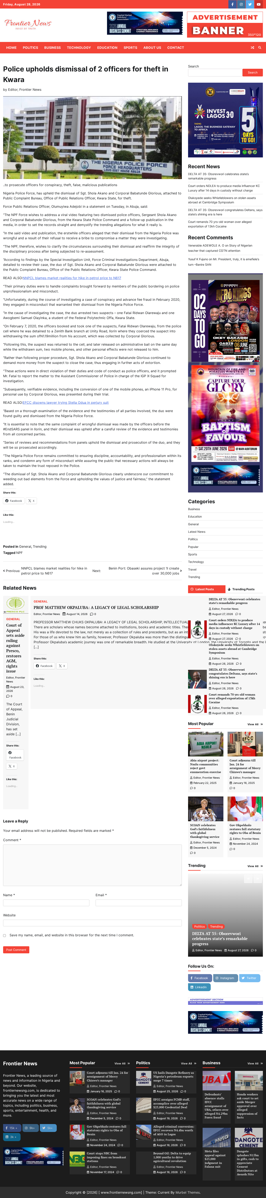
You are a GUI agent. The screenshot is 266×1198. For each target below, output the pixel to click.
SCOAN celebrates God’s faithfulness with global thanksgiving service (204, 831)
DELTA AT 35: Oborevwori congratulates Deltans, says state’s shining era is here (233, 673)
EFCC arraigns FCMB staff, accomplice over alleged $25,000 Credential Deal (171, 1103)
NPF (19, 553)
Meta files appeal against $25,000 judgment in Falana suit (215, 1159)
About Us (152, 47)
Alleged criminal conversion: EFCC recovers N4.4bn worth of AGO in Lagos (173, 1130)
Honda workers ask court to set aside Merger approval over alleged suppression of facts (248, 1105)
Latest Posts (205, 589)
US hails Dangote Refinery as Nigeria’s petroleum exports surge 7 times (173, 1076)
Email (101, 895)
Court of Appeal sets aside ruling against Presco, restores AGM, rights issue (15, 648)
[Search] (260, 47)
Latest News (196, 531)
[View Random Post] (252, 47)
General (25, 546)
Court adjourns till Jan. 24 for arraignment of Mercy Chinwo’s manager (245, 766)
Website (9, 915)
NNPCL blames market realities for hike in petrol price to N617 (72, 278)
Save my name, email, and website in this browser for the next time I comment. (72, 935)
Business (52, 47)
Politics (30, 47)
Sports (130, 47)
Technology (79, 47)
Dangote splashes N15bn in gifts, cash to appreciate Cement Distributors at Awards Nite (248, 1162)
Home (11, 47)
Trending (40, 546)
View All (253, 724)
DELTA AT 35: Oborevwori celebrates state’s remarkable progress (234, 601)
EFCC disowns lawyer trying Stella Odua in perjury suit (66, 402)
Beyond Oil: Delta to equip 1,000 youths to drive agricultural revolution (172, 1157)
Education (107, 47)
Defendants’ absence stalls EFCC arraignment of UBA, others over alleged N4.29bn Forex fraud (216, 1105)
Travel (192, 569)
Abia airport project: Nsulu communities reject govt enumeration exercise (205, 766)
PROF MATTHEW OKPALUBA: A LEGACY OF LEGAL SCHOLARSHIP (96, 607)
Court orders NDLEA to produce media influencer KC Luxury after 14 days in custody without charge (234, 624)
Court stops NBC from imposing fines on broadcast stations (106, 1157)
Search (193, 66)
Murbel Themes (188, 1192)
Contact (175, 47)
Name (9, 895)
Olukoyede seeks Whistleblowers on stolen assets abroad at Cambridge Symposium (234, 648)
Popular (193, 547)
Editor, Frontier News (24, 89)
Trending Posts (243, 589)
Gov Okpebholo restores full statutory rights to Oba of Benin (245, 829)
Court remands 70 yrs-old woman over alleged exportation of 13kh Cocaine (232, 698)
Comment (12, 840)
